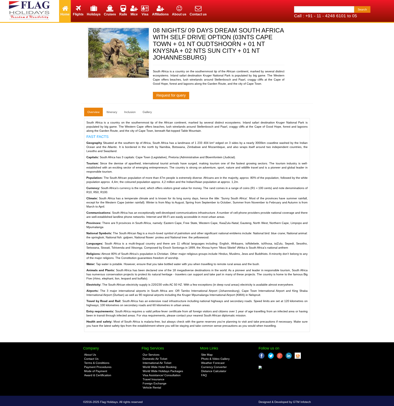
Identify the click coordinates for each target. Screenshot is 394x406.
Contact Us (91, 358)
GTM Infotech (302, 402)
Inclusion (130, 112)
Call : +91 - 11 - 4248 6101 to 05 (325, 15)
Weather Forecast (212, 362)
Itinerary (112, 112)
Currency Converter (214, 367)
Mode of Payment (95, 371)
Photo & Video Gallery (215, 358)
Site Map (207, 354)
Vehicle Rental (152, 387)
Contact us (198, 14)
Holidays (94, 14)
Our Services (151, 354)
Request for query (171, 95)
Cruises (110, 14)
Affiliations (160, 14)
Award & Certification (97, 375)
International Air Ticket (157, 362)
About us (179, 14)
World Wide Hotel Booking (159, 367)
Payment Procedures (97, 367)
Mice (134, 14)
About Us (90, 354)
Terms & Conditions (96, 362)
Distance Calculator (213, 371)
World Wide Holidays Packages (163, 371)
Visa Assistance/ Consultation (162, 375)
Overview (93, 112)
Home (65, 14)
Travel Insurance (153, 379)
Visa (145, 14)
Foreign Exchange (154, 383)
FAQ (204, 375)
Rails (123, 14)
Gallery (147, 112)
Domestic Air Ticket (155, 358)
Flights (78, 14)
